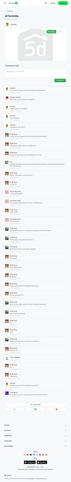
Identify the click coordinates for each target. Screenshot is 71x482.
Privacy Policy (31, 478)
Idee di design (8, 446)
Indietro (10, 11)
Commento (60, 80)
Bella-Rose (13, 134)
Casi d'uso (7, 430)
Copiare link (37, 404)
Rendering (51, 32)
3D (60, 32)
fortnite (13, 24)
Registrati (63, 3)
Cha (11, 162)
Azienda (6, 425)
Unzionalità (7, 441)
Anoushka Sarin (15, 191)
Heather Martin (15, 97)
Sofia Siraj (13, 228)
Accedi (53, 3)
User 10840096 (15, 357)
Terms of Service (40, 478)
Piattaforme (8, 436)
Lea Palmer (14, 392)
